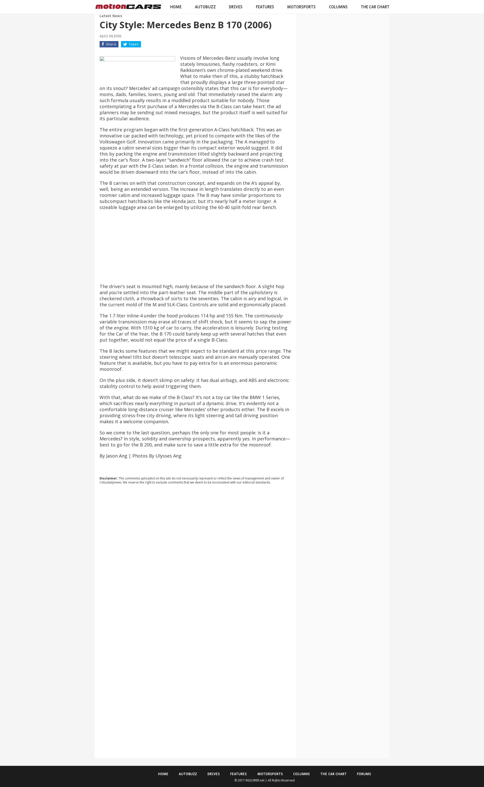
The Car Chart (375, 7)
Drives (236, 7)
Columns (338, 7)
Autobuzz (205, 7)
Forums (364, 774)
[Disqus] (195, 557)
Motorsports (301, 7)
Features (265, 7)
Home (176, 7)
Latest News (111, 16)
